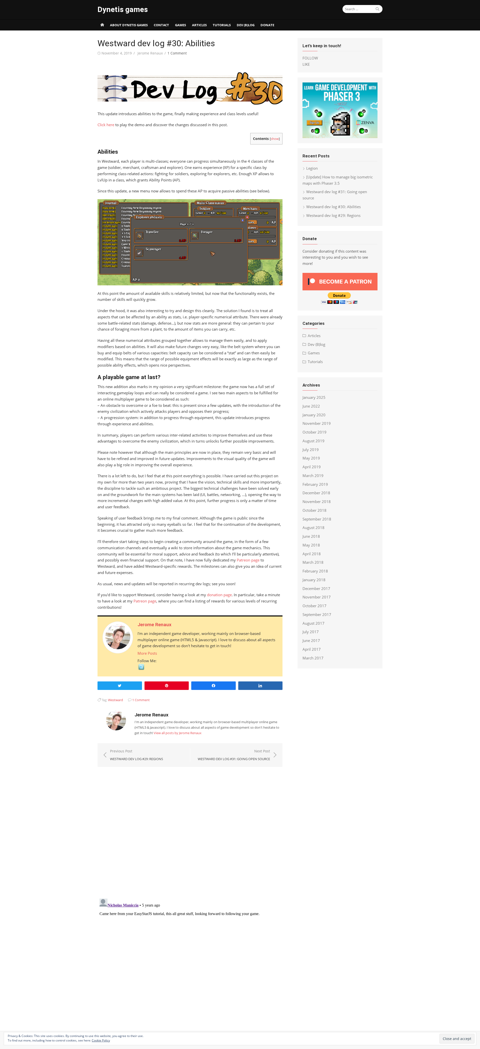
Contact (161, 25)
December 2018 (316, 492)
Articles (199, 25)
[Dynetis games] (102, 24)
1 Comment (177, 53)
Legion (312, 168)
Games (180, 25)
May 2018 (311, 544)
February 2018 (315, 570)
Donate (267, 25)
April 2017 (311, 649)
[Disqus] (190, 829)
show (275, 138)
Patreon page (248, 559)
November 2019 (316, 423)
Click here (106, 124)
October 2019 (314, 432)
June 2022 (311, 406)
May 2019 (311, 458)
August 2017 (313, 623)
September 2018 (316, 519)
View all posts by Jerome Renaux (178, 733)
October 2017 (314, 605)
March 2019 (313, 475)
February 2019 (315, 484)
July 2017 (310, 631)
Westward (115, 700)
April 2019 (311, 466)
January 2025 (314, 397)
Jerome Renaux (150, 53)
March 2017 (313, 657)
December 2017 (316, 588)
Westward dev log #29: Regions (333, 215)
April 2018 (311, 553)
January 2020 (314, 414)
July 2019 (310, 449)
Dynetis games (123, 9)
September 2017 (316, 614)
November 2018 (316, 501)
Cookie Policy (101, 1040)
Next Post (234, 755)
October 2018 (314, 510)
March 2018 (313, 562)
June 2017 (311, 640)
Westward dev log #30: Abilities (333, 206)
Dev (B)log (245, 25)
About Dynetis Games (129, 25)
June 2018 (311, 536)
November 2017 (316, 596)
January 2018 (314, 579)
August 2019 (313, 440)
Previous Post (136, 755)
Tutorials (222, 25)
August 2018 (313, 527)
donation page (219, 594)
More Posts (147, 653)
